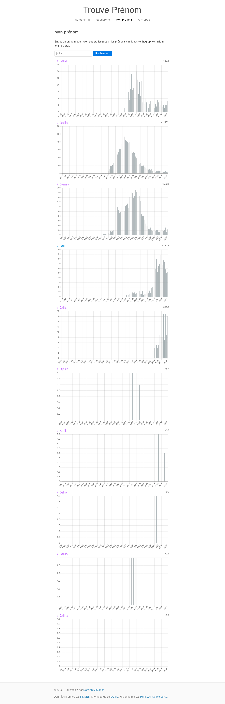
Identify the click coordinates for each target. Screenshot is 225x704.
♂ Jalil (60, 246)
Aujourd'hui (82, 19)
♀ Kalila (62, 431)
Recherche (103, 19)
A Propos (144, 19)
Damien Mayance (93, 690)
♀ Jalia (61, 307)
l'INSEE (85, 696)
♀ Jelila (61, 492)
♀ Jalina (62, 615)
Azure (114, 696)
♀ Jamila (62, 184)
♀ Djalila (62, 369)
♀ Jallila (62, 554)
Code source (159, 696)
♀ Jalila (61, 61)
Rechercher (102, 53)
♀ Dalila (62, 123)
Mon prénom (124, 19)
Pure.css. (145, 696)
